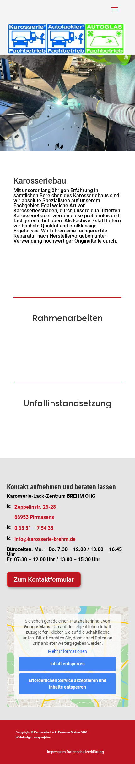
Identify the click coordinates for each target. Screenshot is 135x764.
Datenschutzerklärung (85, 752)
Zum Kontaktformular (44, 579)
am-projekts (42, 737)
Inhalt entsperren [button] (67, 663)
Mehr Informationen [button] (67, 651)
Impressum (56, 752)
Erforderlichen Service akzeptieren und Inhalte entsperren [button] (67, 684)
